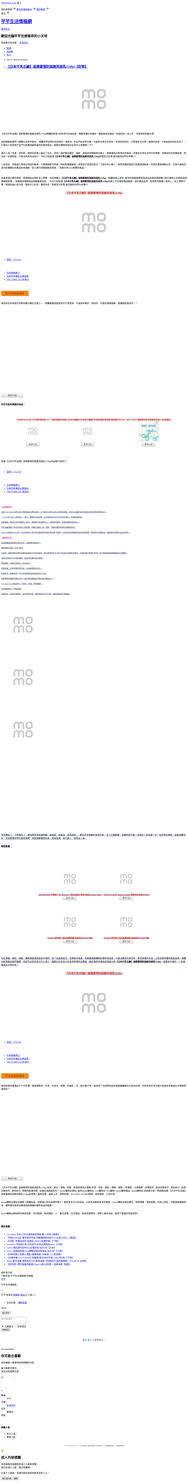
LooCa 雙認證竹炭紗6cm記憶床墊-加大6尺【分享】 (31, 1248)
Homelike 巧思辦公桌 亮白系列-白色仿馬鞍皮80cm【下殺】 (35, 1244)
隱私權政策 (109, 1446)
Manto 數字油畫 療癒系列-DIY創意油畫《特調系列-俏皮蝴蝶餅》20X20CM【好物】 (47, 1261)
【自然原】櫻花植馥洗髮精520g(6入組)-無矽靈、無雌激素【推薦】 (39, 1264)
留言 (22, 1295)
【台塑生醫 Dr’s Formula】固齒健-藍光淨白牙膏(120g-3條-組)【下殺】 (40, 1257)
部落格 (10, 51)
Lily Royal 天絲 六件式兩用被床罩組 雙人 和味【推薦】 (33, 1234)
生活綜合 (23, 43)
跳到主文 (5, 29)
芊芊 (3, 1279)
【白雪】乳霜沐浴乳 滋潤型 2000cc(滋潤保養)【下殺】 (33, 1241)
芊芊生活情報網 (16, 21)
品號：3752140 (14, 259)
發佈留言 (5, 1330)
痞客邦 (16, 1295)
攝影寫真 (22, 1303)
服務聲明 (120, 1446)
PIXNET (73, 1446)
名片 (9, 55)
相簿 (9, 48)
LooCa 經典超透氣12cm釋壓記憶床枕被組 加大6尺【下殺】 (35, 1251)
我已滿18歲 (6, 1479)
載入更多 (5, 1313)
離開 (16, 1479)
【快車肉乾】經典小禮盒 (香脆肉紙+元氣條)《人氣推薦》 (35, 1254)
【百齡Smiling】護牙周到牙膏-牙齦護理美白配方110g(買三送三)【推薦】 (42, 1238)
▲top (3, 1307)
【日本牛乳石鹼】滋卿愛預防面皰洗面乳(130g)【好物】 (47, 66)
